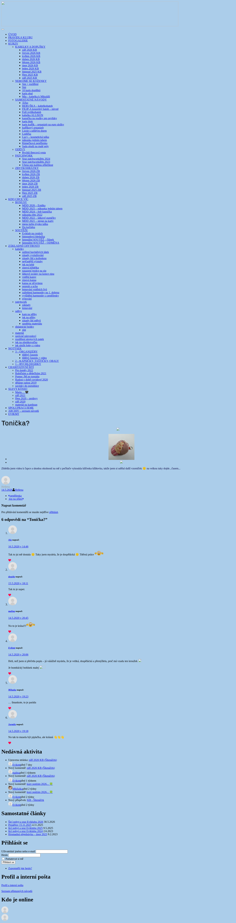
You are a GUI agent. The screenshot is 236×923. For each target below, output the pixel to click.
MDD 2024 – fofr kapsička (37, 211)
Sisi (24, 87)
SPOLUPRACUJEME (21, 407)
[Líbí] (9, 560)
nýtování (27, 298)
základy (26, 304)
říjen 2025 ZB (29, 192)
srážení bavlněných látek (35, 252)
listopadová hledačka (33, 236)
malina (11, 611)
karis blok (27, 121)
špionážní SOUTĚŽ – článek (38, 239)
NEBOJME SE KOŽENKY (31, 80)
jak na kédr (28, 264)
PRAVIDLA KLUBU (20, 37)
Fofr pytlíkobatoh (31, 112)
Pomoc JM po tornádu (27, 376)
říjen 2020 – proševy (26, 398)
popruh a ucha (30, 286)
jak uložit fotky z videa (27, 345)
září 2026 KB (29, 49)
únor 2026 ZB (30, 183)
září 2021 (20, 395)
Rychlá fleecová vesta (34, 152)
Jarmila (12, 724)
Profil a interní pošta (12, 885)
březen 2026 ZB (31, 180)
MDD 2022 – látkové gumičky (39, 217)
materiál (19, 332)
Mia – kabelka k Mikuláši (36, 96)
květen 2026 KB (31, 56)
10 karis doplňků (31, 90)
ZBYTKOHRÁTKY (27, 168)
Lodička (26, 133)
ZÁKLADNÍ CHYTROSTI (24, 245)
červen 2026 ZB (31, 171)
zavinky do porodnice (27, 385)
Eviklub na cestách (32, 233)
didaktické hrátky (24, 326)
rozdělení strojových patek (29, 339)
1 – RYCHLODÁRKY (28, 364)
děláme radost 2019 (25, 382)
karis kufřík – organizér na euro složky (43, 124)
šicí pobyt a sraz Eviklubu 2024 (25, 831)
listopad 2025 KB (31, 71)
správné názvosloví (25, 336)
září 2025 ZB (29, 196)
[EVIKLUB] (89, 25)
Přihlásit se (8, 862)
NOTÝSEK (15, 348)
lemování (27, 308)
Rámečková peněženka (34, 143)
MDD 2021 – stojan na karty (38, 220)
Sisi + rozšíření (30, 84)
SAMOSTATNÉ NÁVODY (31, 99)
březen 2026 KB (31, 62)
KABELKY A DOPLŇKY (30, 46)
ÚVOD (12, 34)
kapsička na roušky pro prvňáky (39, 118)
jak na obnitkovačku (26, 342)
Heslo (4, 855)
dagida (11, 576)
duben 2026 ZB (30, 177)
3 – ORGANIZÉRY (26, 351)
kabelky (19, 248)
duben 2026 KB (31, 59)
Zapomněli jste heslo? (20, 868)
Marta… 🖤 (22, 392)
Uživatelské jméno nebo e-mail (18, 851)
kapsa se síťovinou (32, 283)
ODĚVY (20, 149)
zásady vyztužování (33, 255)
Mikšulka (17, 788)
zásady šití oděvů (31, 320)
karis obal (27, 93)
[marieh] (4, 920)
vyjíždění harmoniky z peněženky (40, 295)
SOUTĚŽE (21, 230)
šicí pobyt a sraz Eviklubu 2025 (25, 828)
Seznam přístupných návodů (16, 891)
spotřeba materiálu (32, 323)
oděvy (18, 311)
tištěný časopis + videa (34, 357)
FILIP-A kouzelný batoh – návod (40, 108)
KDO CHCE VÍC (18, 199)
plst (24, 329)
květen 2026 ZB (31, 174)
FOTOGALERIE (18, 40)
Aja (10, 539)
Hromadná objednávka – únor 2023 (27, 834)
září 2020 (20, 401)
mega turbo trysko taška (35, 224)
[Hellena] (5, 483)
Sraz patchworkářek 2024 (36, 158)
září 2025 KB (29, 77)
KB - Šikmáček (35, 800)
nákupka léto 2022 (32, 214)
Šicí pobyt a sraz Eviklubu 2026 (25, 821)
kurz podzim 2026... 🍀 (40, 784)
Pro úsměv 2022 (24, 370)
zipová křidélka (30, 267)
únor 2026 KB (30, 65)
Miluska (12, 689)
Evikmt (11, 647)
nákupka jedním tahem (34, 140)
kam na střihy (29, 314)
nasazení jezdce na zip (34, 270)
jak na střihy (28, 317)
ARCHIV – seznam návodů (23, 410)
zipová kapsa (29, 280)
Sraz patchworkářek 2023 (36, 161)
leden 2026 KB (30, 68)
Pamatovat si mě (14, 858)
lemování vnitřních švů (34, 289)
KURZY (13, 43)
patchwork (21, 301)
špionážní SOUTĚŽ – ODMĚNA (40, 242)
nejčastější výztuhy (32, 261)
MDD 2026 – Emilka (33, 205)
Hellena (19, 489)
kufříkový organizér (33, 127)
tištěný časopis (30, 354)
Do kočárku (28, 227)
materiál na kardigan (26, 404)
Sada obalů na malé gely (35, 146)
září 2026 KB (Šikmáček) (43, 759)
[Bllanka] (4, 912)
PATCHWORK (24, 155)
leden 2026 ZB (30, 186)
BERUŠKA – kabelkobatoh (37, 105)
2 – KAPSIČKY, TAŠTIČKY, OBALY (37, 360)
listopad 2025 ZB (31, 189)
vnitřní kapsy (29, 276)
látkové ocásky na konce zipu (38, 273)
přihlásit (53, 512)
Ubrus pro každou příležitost (37, 164)
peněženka (15, 495)
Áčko (25, 102)
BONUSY (21, 202)
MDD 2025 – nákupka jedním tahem (42, 208)
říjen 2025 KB (30, 74)
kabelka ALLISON (32, 115)
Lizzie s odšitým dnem (34, 130)
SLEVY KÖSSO (17, 388)
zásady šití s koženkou (34, 258)
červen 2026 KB (31, 52)
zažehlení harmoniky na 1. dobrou (40, 292)
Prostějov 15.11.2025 (19, 824)
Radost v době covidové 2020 (31, 379)
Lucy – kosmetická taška (35, 136)
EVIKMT (13, 414)
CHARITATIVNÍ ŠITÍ (21, 367)
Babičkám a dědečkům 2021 (30, 373)
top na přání (15, 498)
